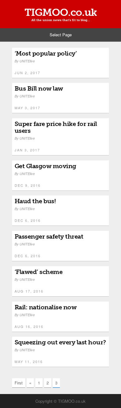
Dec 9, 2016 (28, 185)
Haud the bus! (35, 201)
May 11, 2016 (29, 361)
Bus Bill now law (39, 88)
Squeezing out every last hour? (60, 342)
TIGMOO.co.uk (61, 12)
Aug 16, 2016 (29, 326)
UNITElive (27, 61)
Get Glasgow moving (45, 166)
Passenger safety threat (49, 236)
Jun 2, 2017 (27, 72)
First (19, 383)
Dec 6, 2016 (28, 220)
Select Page (61, 35)
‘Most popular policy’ (46, 53)
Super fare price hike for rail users (56, 127)
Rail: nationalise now (46, 307)
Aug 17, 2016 (29, 291)
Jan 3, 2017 (27, 149)
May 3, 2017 (27, 107)
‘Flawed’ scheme (39, 272)
